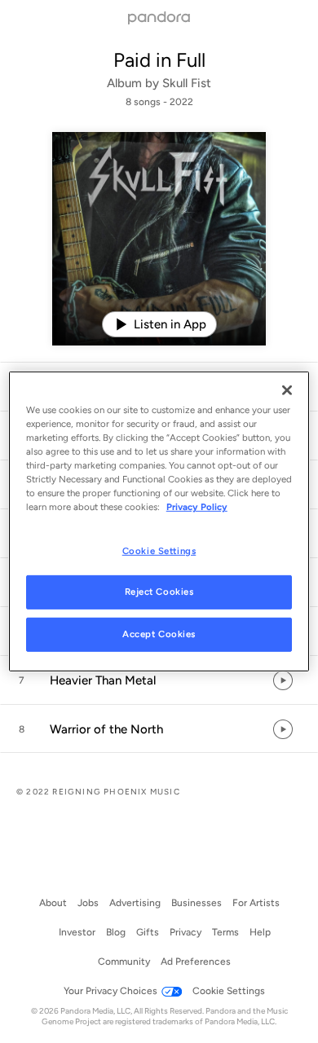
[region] (159, 521)
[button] (159, 680)
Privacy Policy (196, 507)
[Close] (287, 390)
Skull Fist (186, 83)
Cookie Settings (159, 550)
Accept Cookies (159, 634)
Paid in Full (159, 60)
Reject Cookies (159, 591)
